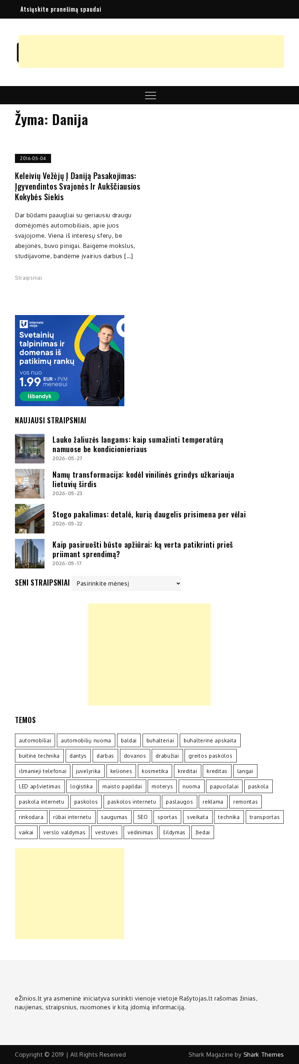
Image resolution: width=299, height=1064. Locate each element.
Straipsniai (28, 278)
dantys (78, 756)
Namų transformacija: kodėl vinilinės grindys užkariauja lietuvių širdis (143, 479)
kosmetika (155, 771)
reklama (213, 802)
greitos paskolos (210, 756)
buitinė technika (39, 756)
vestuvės (106, 832)
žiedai (202, 832)
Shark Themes (264, 1054)
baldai (129, 740)
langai (245, 771)
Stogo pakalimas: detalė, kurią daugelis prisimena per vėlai (149, 514)
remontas (245, 802)
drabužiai (167, 756)
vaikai (26, 832)
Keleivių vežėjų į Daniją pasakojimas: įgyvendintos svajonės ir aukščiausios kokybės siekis (77, 186)
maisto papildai (122, 786)
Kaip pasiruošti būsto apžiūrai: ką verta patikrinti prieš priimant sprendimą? (143, 549)
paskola (258, 786)
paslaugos (179, 802)
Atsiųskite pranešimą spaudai (60, 9)
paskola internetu (42, 802)
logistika (81, 786)
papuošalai (224, 786)
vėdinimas (140, 832)
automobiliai (35, 740)
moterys (162, 786)
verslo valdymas (64, 832)
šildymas (174, 832)
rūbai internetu (72, 817)
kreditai (187, 771)
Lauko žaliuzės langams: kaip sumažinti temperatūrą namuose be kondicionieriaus (138, 444)
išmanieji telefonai (42, 771)
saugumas (114, 817)
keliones (121, 771)
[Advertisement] (151, 51)
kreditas (217, 771)
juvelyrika (88, 771)
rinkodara (31, 817)
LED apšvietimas (40, 786)
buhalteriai (160, 740)
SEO (142, 817)
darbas (105, 756)
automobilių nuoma (86, 740)
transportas (265, 817)
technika (229, 817)
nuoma (192, 786)
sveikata (198, 817)
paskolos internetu (132, 802)
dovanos (135, 756)
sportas (167, 817)
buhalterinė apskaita (210, 740)
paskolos (86, 802)
